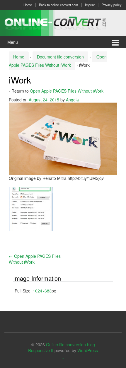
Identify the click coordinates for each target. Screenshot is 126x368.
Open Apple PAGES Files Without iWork (66, 91)
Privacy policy (112, 4)
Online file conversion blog (70, 344)
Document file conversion (60, 57)
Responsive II (40, 350)
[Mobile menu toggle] (115, 42)
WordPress (87, 350)
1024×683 (42, 291)
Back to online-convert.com (58, 4)
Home (27, 4)
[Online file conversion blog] (63, 22)
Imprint (90, 4)
